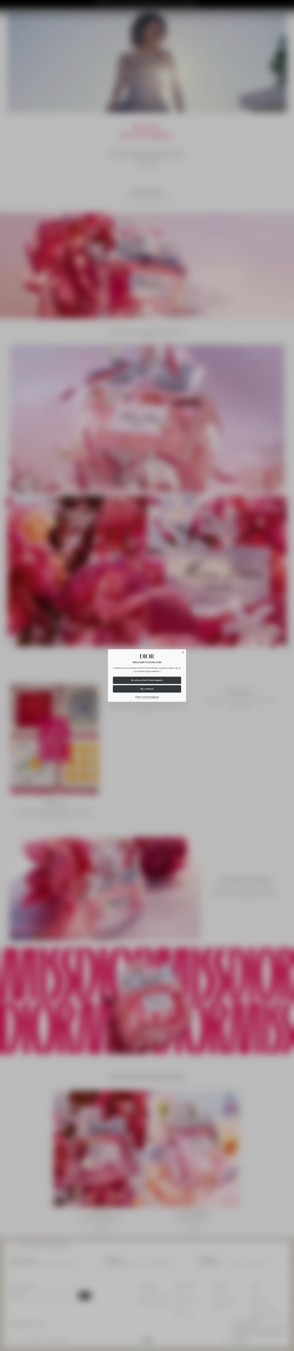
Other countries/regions (147, 697)
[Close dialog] (183, 652)
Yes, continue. (147, 689)
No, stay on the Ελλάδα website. (147, 680)
